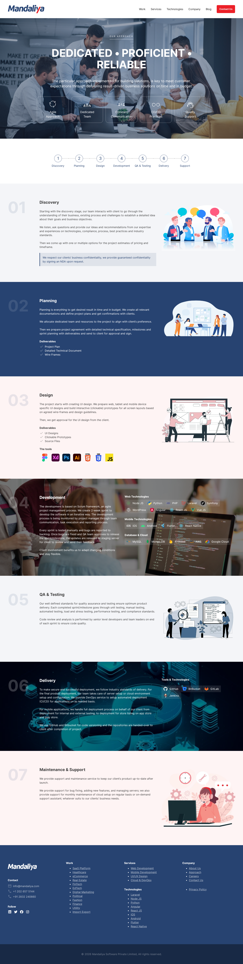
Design (100, 165)
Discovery (58, 165)
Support (185, 165)
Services (156, 9)
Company (194, 9)
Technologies (175, 9)
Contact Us (225, 9)
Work (142, 9)
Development (121, 165)
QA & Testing (143, 165)
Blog (208, 9)
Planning (79, 165)
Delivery (164, 165)
